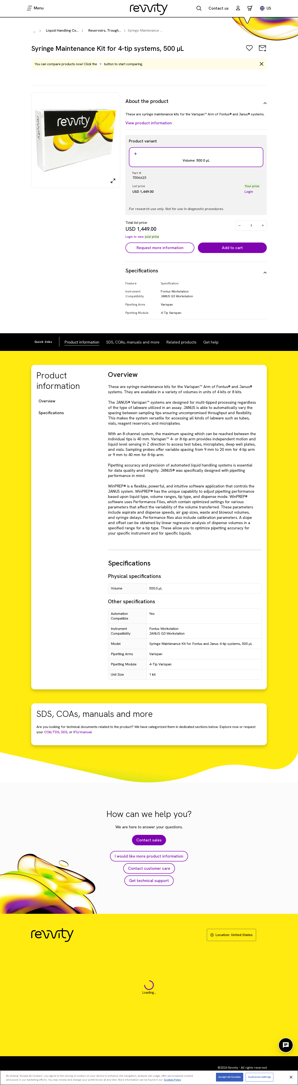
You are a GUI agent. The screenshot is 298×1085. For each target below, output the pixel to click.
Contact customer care (149, 868)
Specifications (51, 412)
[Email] (262, 51)
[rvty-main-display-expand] (113, 180)
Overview (47, 400)
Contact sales (149, 839)
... (34, 31)
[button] (238, 9)
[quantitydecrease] (239, 225)
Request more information (160, 247)
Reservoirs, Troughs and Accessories (118, 30)
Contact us (219, 8)
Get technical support (149, 880)
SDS (63, 732)
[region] (149, 1077)
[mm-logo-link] (149, 8)
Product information (82, 342)
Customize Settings (259, 1076)
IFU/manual (82, 732)
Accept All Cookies (229, 1076)
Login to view (134, 237)
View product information (148, 122)
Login (249, 191)
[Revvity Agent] (286, 1045)
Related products (181, 342)
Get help (210, 342)
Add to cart (232, 247)
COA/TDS (51, 732)
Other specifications (131, 601)
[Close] (291, 1077)
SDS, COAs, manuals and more (132, 342)
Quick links (43, 342)
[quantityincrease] (263, 225)
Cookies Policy (172, 1079)
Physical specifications (134, 576)
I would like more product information (149, 856)
